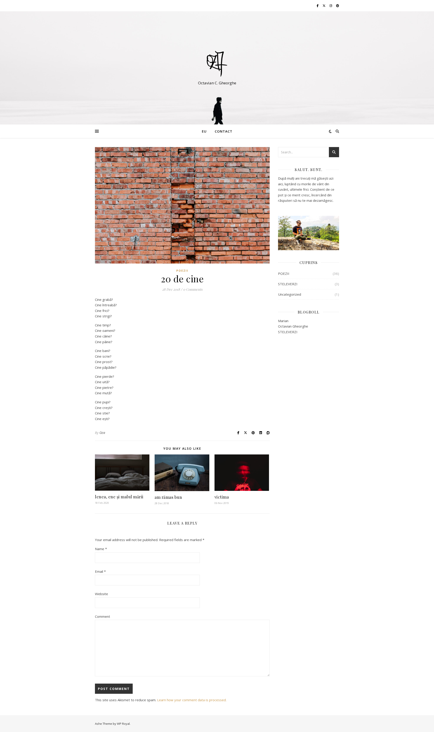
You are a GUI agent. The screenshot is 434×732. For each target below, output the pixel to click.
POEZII (182, 271)
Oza (102, 432)
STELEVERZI (287, 284)
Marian (283, 320)
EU (204, 131)
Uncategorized (289, 294)
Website (101, 594)
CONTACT (223, 131)
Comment (102, 616)
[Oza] (217, 64)
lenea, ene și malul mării (119, 496)
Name (101, 549)
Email (100, 571)
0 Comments (193, 289)
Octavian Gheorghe (293, 326)
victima (222, 497)
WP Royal (123, 724)
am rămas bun (168, 497)
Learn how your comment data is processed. (191, 700)
